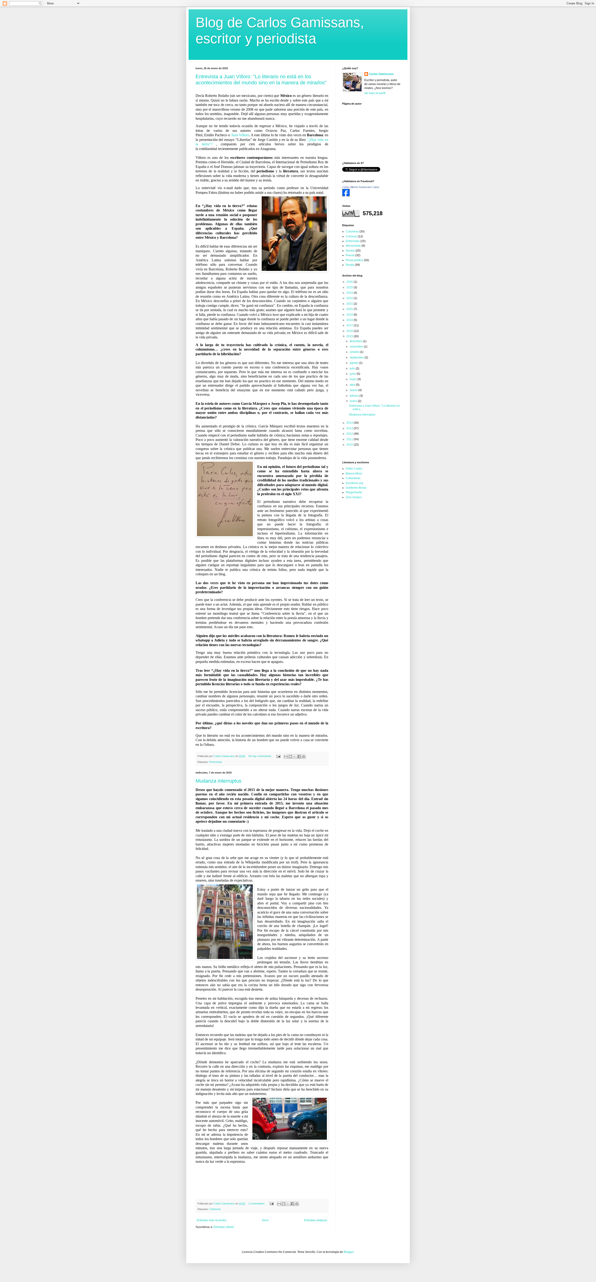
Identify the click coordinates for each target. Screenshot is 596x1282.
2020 (350, 309)
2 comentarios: (257, 1203)
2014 (350, 422)
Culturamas (353, 478)
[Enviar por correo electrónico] (286, 756)
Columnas (215, 1209)
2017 (350, 325)
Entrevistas (215, 761)
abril (353, 384)
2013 (350, 428)
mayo (353, 379)
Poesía (350, 255)
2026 (350, 281)
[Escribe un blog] (290, 756)
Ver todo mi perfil (375, 93)
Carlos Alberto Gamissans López (360, 187)
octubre (355, 352)
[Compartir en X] (294, 756)
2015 (350, 336)
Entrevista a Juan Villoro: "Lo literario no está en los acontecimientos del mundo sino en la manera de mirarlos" (261, 79)
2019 (350, 314)
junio (353, 373)
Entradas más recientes (212, 1220)
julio (353, 368)
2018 (350, 320)
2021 (350, 303)
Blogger (348, 1252)
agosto (354, 363)
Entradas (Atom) (223, 1227)
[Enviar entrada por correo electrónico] (278, 756)
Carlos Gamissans (381, 74)
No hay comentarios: (260, 756)
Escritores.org (354, 483)
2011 (350, 439)
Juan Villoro (240, 135)
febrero (354, 395)
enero (354, 401)
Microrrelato (353, 245)
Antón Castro (354, 468)
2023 (350, 292)
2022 (350, 298)
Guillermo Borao (356, 487)
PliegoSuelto (354, 492)
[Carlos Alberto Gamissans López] (346, 195)
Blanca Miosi (354, 473)
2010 (350, 444)
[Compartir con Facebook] (299, 756)
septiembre (357, 357)
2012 (350, 433)
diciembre (356, 341)
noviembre (357, 346)
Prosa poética (354, 260)
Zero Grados (354, 497)
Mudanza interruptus (218, 781)
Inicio (265, 1220)
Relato (350, 264)
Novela (350, 250)
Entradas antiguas (315, 1220)
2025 (350, 287)
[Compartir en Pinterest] (303, 756)
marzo (354, 390)
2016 (350, 331)
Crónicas (351, 236)
